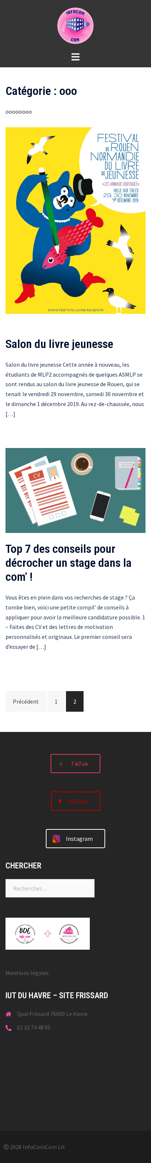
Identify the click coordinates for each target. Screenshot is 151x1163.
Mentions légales (27, 973)
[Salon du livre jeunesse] (75, 227)
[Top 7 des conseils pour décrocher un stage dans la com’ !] (75, 489)
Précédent (26, 701)
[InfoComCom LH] (75, 25)
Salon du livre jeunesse (59, 344)
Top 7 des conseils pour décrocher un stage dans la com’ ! (68, 563)
